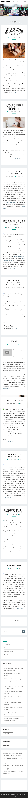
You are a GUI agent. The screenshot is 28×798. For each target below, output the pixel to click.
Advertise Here (8, 648)
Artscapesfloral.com (9, 2)
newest (4, 765)
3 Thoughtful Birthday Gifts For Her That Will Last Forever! (14, 32)
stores (20, 768)
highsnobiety (5, 761)
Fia (19, 37)
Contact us (7, 644)
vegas (4, 773)
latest (13, 763)
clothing (22, 753)
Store (14, 341)
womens (8, 773)
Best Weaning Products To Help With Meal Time (14, 283)
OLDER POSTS (14, 621)
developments (20, 755)
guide (21, 758)
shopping (7, 768)
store (16, 769)
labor (7, 763)
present (16, 765)
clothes (18, 753)
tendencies (13, 771)
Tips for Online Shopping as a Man (14, 172)
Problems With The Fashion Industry (14, 511)
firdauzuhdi (19, 176)
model (23, 763)
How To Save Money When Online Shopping (14, 107)
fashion (9, 758)
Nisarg (14, 796)
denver (7, 755)
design (11, 755)
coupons (4, 755)
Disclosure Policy (8, 651)
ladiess (10, 763)
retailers (20, 765)
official (8, 765)
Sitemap (6, 654)
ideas (10, 761)
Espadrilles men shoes (9, 202)
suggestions (5, 771)
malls (19, 763)
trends (22, 771)
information (15, 761)
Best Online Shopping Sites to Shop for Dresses (14, 223)
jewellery (20, 761)
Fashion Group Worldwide (14, 455)
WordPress (19, 794)
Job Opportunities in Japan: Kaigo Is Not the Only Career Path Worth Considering (13, 681)
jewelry (4, 763)
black (7, 753)
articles (4, 753)
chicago (13, 753)
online (12, 765)
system (9, 771)
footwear (15, 758)
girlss (18, 758)
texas (16, 771)
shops (13, 769)
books (10, 753)
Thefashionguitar (14, 401)
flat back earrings (14, 72)
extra (4, 758)
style (22, 768)
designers (15, 755)
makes (16, 763)
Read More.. (14, 92)
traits (19, 771)
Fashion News (14, 565)
